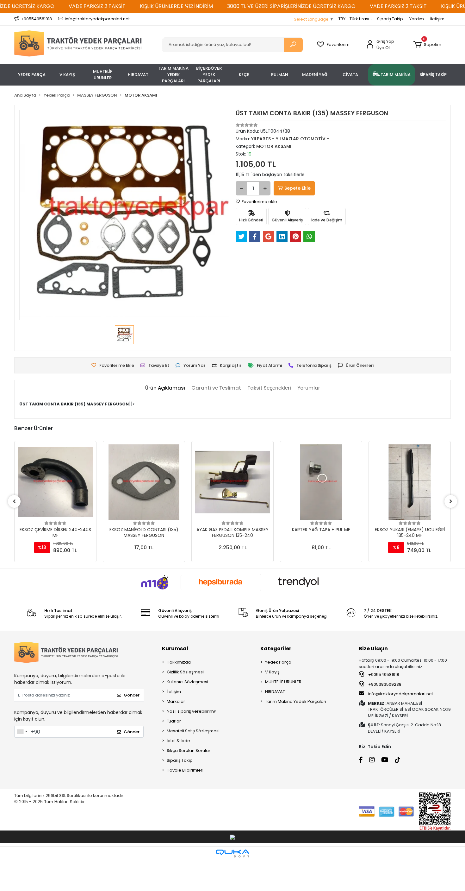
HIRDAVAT (275, 692)
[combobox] (22, 731)
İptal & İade (178, 741)
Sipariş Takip (390, 19)
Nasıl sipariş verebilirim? (191, 711)
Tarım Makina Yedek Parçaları (295, 701)
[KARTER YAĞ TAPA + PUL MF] (321, 482)
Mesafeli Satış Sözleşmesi (193, 731)
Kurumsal (175, 648)
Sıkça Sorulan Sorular (188, 751)
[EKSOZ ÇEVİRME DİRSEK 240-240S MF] (55, 482)
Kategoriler (275, 648)
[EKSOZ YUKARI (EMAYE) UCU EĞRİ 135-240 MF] (409, 482)
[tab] (165, 388)
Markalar (176, 701)
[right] (450, 501)
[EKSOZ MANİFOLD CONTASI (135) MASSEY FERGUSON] (144, 482)
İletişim (437, 19)
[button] (427, 44)
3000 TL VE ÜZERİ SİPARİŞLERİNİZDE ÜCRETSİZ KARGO (291, 6)
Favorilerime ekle (259, 202)
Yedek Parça (278, 662)
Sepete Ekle (297, 188)
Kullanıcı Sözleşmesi (187, 682)
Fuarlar (174, 721)
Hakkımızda (179, 662)
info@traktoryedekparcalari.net (400, 694)
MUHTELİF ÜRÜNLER (283, 682)
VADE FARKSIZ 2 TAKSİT (97, 6)
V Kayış (272, 672)
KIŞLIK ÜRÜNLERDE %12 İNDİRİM (176, 6)
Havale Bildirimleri (185, 770)
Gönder (132, 695)
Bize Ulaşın (373, 648)
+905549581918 (383, 674)
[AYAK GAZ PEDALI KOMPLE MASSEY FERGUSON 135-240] (232, 482)
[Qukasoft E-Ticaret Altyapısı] (232, 853)
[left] (14, 501)
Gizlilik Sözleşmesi (185, 672)
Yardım (416, 19)
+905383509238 (384, 684)
